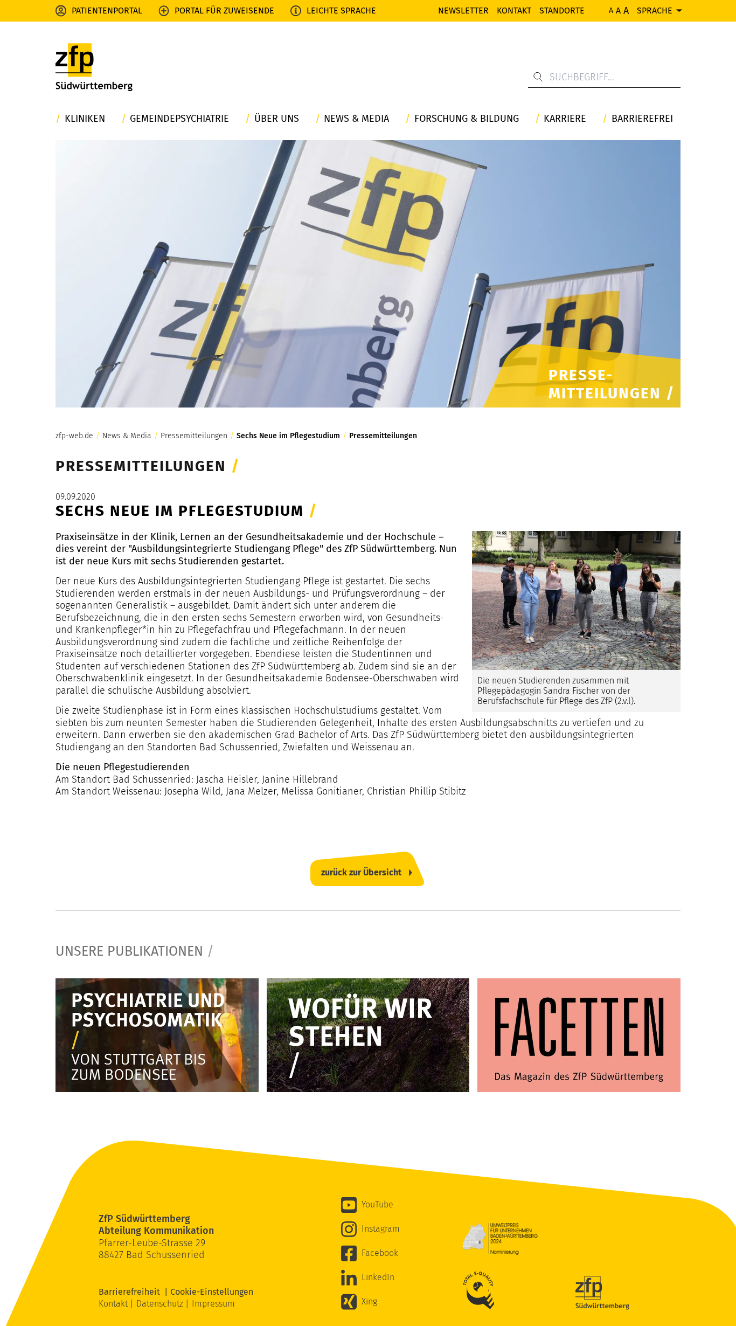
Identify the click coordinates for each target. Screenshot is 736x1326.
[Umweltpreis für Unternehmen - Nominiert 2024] (500, 1238)
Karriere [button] (565, 119)
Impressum (213, 1304)
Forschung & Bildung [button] (466, 119)
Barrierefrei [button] (642, 119)
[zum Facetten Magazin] (579, 1035)
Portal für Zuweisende (224, 10)
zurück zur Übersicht (361, 872)
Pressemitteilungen (194, 436)
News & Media (126, 436)
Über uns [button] (276, 119)
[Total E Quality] (481, 1290)
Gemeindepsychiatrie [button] (179, 119)
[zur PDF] (157, 1035)
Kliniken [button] (85, 119)
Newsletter (463, 10)
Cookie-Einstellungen (211, 1292)
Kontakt (514, 10)
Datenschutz (160, 1304)
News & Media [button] (356, 119)
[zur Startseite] (94, 70)
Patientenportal (107, 10)
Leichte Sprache (341, 10)
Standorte (562, 10)
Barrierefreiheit (131, 1292)
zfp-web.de (74, 436)
